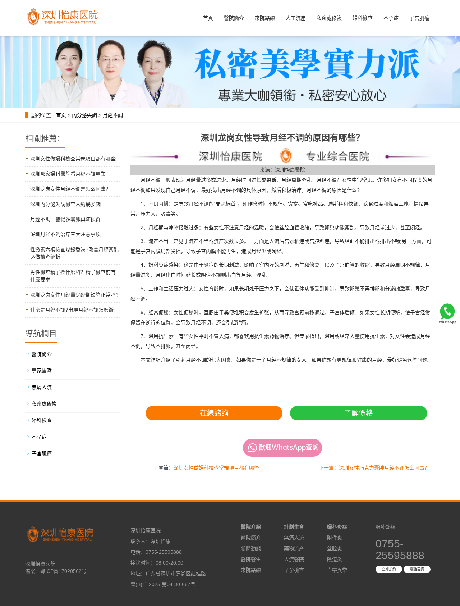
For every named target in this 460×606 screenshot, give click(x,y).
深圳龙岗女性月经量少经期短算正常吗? (74, 295)
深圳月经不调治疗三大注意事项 (65, 234)
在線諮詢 (214, 413)
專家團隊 (42, 371)
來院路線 (265, 18)
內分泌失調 (84, 115)
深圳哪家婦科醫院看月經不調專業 (68, 174)
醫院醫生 (251, 559)
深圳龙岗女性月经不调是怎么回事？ (70, 189)
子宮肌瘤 (419, 18)
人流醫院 (294, 559)
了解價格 (358, 413)
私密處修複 (329, 18)
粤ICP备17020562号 (63, 571)
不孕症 (391, 18)
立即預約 (389, 569)
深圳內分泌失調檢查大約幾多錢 (65, 204)
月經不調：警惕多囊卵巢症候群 (65, 219)
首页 (61, 115)
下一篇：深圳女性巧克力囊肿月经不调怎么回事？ (374, 468)
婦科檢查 (363, 18)
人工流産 (296, 18)
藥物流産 (294, 548)
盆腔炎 (334, 548)
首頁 (208, 18)
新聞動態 (251, 548)
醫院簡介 (234, 18)
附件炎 (334, 538)
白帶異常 (337, 570)
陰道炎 (334, 559)
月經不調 (113, 115)
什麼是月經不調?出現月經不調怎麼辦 (72, 310)
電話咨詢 (417, 569)
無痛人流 (42, 387)
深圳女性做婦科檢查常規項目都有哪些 (216, 468)
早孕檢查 (294, 570)
